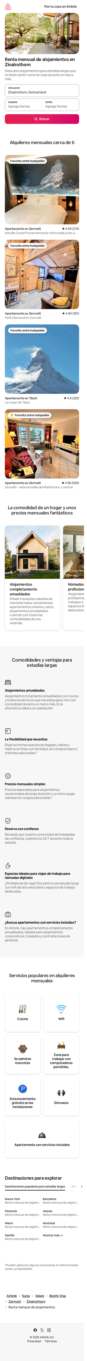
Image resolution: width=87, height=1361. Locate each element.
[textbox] (23, 106)
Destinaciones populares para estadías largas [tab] (35, 1186)
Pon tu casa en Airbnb (60, 6)
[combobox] (42, 92)
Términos (51, 1341)
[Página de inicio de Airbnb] (8, 6)
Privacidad (34, 1341)
